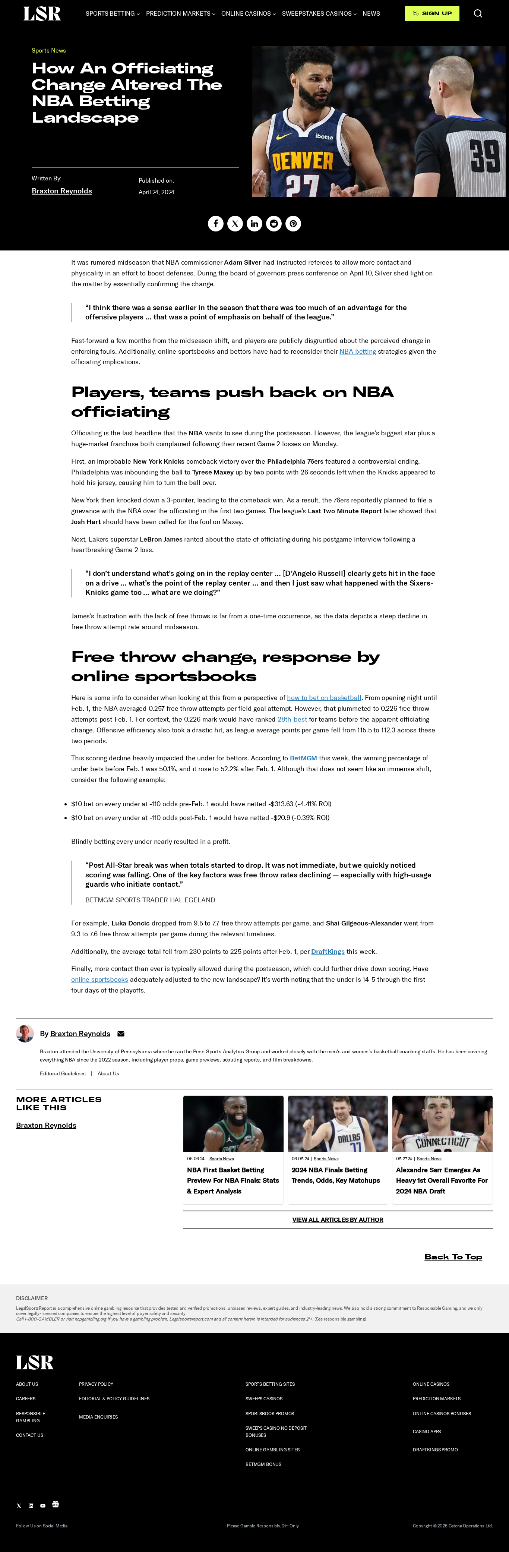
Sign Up (437, 13)
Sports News (49, 50)
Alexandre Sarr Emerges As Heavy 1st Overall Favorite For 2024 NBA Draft (441, 1181)
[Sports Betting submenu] (138, 14)
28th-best (292, 719)
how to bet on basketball (324, 698)
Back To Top (453, 1256)
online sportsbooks (99, 979)
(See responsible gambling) (340, 1319)
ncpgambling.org (91, 1319)
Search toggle (478, 13)
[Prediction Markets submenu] (214, 14)
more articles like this (59, 1103)
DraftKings (327, 951)
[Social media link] (216, 223)
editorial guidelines (63, 1073)
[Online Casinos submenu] (274, 14)
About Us (108, 1073)
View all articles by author (338, 1219)
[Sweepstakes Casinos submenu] (355, 14)
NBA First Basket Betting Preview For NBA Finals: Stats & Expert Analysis (233, 1181)
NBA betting (357, 351)
